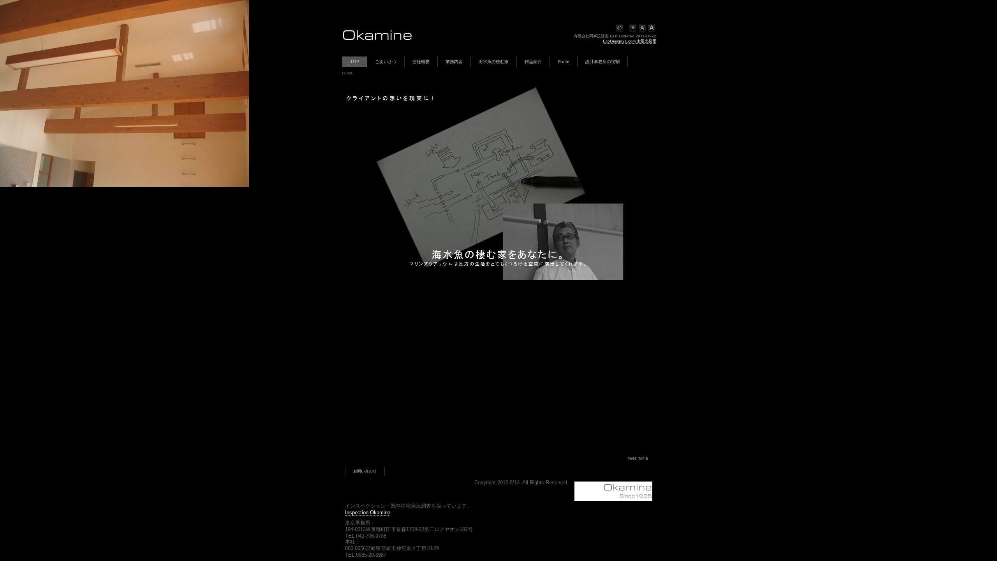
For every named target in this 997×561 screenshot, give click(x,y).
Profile (563, 61)
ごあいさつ (385, 61)
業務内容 (454, 61)
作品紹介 (533, 61)
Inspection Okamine (367, 512)
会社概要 (421, 61)
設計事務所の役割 (602, 61)
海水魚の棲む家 (494, 61)
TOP (354, 61)
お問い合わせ (365, 471)
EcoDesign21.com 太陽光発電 (629, 41)
